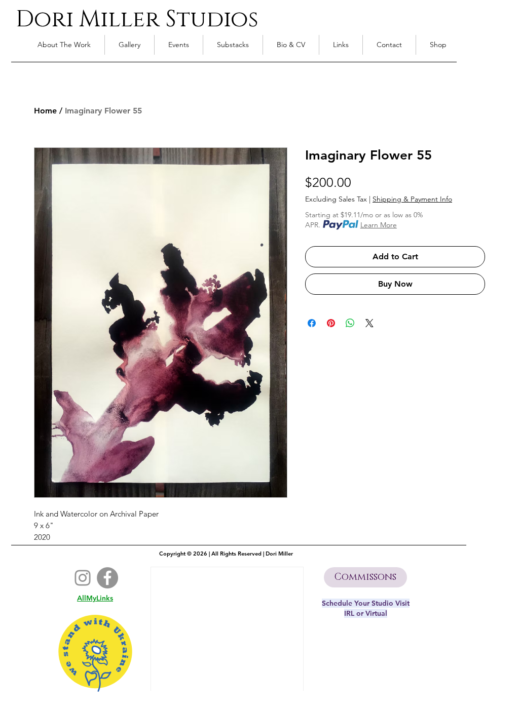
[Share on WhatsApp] (350, 323)
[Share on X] (369, 323)
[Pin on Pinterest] (331, 323)
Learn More (378, 224)
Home (45, 110)
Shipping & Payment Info (412, 199)
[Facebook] (107, 577)
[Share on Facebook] (312, 323)
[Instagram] (82, 577)
